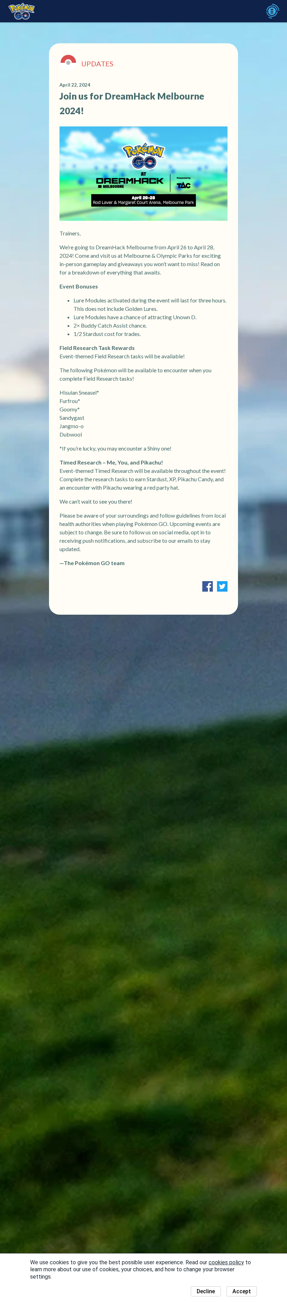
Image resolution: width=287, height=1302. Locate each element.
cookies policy (226, 1262)
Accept (241, 1291)
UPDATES (97, 63)
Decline (206, 1291)
